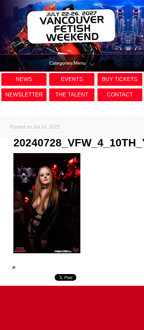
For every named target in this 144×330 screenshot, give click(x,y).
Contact (120, 94)
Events (72, 79)
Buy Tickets (120, 79)
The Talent (71, 94)
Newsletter (24, 94)
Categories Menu (67, 63)
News (24, 79)
